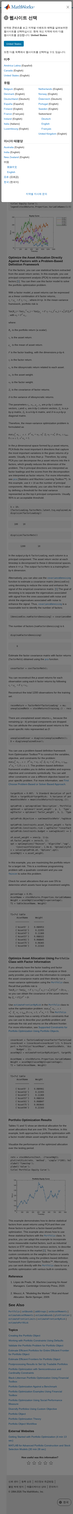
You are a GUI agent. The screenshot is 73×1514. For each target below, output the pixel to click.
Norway (42, 94)
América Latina (12, 65)
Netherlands (45, 89)
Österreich (44, 98)
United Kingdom (47, 133)
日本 (6, 177)
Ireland (8, 118)
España (8, 103)
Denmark (9, 94)
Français (46, 128)
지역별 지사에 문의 (36, 193)
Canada (8, 70)
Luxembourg (11, 128)
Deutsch (46, 118)
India (6, 152)
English (45, 123)
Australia (9, 147)
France (8, 113)
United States (11, 75)
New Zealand (11, 157)
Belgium (8, 89)
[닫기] (67, 7)
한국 (6, 182)
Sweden (42, 108)
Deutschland (11, 98)
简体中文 (12, 167)
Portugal (43, 103)
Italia (6, 123)
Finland (8, 108)
